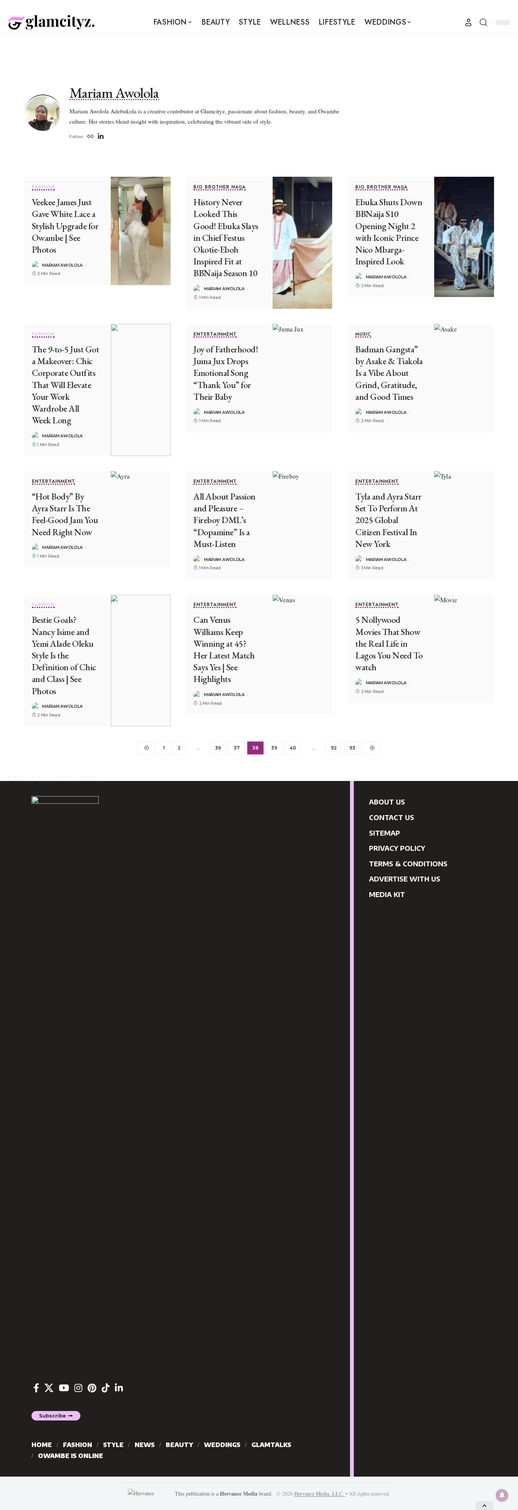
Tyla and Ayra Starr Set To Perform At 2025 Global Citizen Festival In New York (388, 520)
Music (363, 335)
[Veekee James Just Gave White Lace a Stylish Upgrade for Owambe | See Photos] (140, 231)
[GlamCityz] (51, 22)
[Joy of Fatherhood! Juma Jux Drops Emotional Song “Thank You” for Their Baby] (302, 378)
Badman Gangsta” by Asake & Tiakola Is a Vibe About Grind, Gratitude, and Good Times (388, 372)
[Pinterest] (92, 1388)
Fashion (43, 187)
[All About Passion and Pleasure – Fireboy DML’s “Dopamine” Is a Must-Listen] (302, 525)
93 (352, 748)
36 (218, 748)
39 (274, 748)
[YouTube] (64, 1388)
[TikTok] (105, 1388)
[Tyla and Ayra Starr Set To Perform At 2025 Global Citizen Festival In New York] (464, 525)
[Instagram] (78, 1388)
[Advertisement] (259, 51)
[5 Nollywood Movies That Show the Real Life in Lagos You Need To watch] (464, 649)
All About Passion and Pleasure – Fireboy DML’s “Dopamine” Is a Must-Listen (224, 520)
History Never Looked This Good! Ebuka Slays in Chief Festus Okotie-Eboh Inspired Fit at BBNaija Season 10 (225, 237)
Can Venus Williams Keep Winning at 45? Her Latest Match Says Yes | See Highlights (223, 649)
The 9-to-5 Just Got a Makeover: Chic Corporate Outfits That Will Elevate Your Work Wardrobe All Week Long (65, 384)
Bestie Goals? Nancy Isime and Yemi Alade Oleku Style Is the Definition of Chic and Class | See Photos (64, 655)
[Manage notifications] (502, 1495)
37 (237, 748)
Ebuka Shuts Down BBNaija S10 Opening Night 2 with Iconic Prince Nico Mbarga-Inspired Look (388, 231)
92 (334, 748)
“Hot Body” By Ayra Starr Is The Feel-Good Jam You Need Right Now (65, 514)
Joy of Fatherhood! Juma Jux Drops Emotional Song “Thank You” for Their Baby (225, 372)
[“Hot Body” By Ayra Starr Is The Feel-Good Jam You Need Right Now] (140, 519)
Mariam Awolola (62, 265)
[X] (48, 1388)
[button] (468, 22)
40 (293, 748)
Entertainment (215, 335)
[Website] (90, 137)
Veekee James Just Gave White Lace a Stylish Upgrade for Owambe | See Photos (65, 225)
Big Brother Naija (219, 187)
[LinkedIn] (100, 137)
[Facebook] (36, 1388)
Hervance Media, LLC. (319, 1493)
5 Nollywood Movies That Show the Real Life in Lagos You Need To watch (389, 643)
